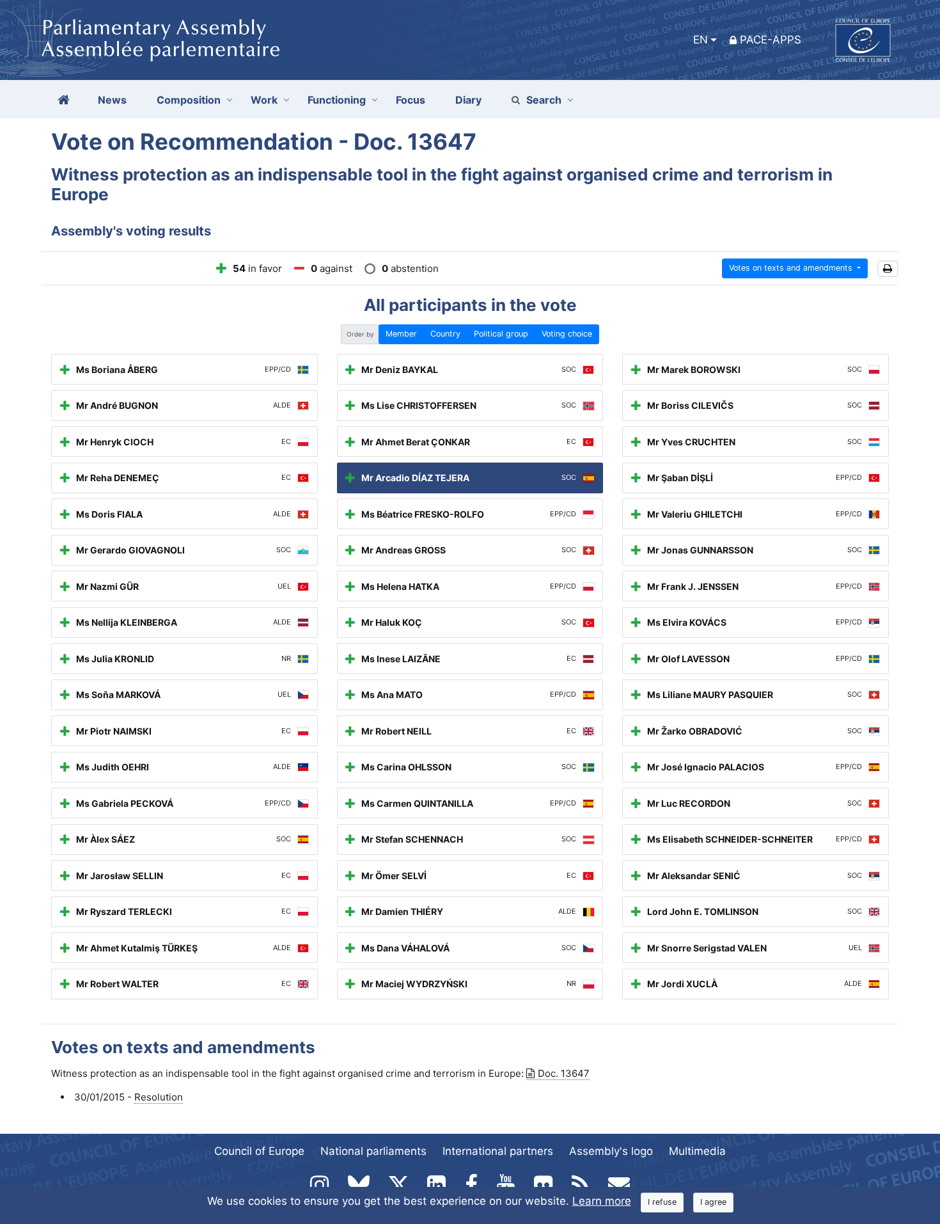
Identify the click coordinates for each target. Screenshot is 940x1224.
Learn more (601, 1201)
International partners (498, 1151)
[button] (887, 269)
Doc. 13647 (564, 1073)
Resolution (158, 1097)
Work (264, 99)
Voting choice (567, 333)
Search (543, 99)
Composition (189, 99)
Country (445, 333)
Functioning (337, 99)
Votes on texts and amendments (792, 268)
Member (401, 333)
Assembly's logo (611, 1151)
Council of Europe (259, 1151)
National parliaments (373, 1151)
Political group (501, 333)
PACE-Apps (770, 39)
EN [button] (700, 39)
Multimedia (697, 1151)
